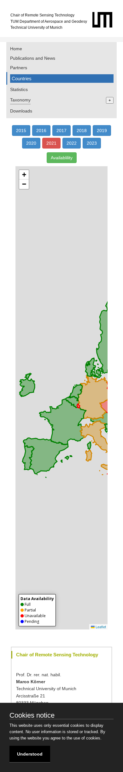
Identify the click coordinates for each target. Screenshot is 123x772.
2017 (61, 130)
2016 (41, 130)
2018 (82, 130)
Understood (30, 754)
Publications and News (32, 58)
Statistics (19, 89)
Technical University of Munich (36, 27)
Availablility (62, 157)
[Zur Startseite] (107, 26)
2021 (51, 143)
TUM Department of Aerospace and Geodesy (48, 21)
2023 (92, 143)
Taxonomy (20, 99)
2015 (21, 130)
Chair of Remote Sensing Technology (42, 15)
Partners (18, 67)
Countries (22, 78)
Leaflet (100, 626)
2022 (72, 143)
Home (16, 48)
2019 (102, 130)
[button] (24, 174)
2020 (31, 143)
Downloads (21, 110)
